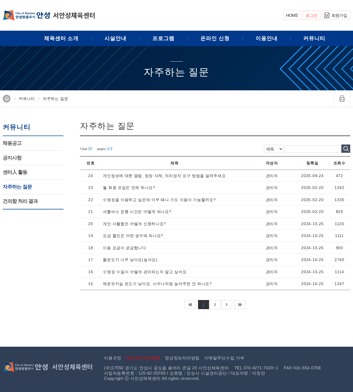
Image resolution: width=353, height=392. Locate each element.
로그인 (311, 15)
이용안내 (267, 38)
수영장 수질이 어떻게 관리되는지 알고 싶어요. (145, 272)
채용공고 (12, 143)
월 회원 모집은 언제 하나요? (129, 187)
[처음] (190, 304)
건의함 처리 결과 (20, 201)
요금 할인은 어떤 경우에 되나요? (133, 235)
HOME (292, 15)
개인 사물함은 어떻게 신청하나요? (134, 224)
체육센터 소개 (61, 38)
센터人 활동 (15, 172)
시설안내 (116, 38)
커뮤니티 (314, 38)
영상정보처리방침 (182, 358)
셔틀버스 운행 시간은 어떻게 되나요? (137, 211)
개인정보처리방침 (143, 358)
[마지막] (239, 304)
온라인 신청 (215, 38)
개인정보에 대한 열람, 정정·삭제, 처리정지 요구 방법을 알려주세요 (164, 175)
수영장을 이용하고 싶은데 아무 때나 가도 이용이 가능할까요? (159, 200)
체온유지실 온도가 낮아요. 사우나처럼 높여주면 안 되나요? (157, 283)
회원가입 (339, 15)
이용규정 (112, 358)
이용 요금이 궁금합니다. (125, 248)
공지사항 (12, 158)
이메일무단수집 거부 (224, 358)
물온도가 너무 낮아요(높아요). (131, 259)
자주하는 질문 (17, 187)
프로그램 (164, 38)
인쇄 (342, 98)
